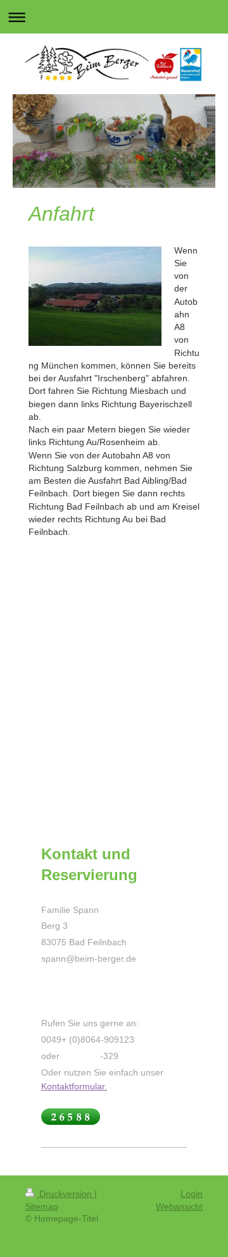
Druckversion (65, 1194)
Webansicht (179, 1206)
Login (191, 1194)
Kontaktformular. (74, 1086)
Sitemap (41, 1206)
